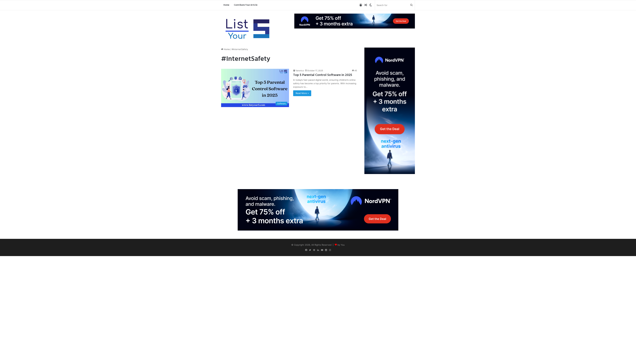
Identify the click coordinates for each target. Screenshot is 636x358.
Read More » (302, 93)
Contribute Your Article (245, 5)
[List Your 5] (247, 29)
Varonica (300, 70)
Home (226, 5)
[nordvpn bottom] (318, 209)
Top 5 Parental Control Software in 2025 (322, 75)
